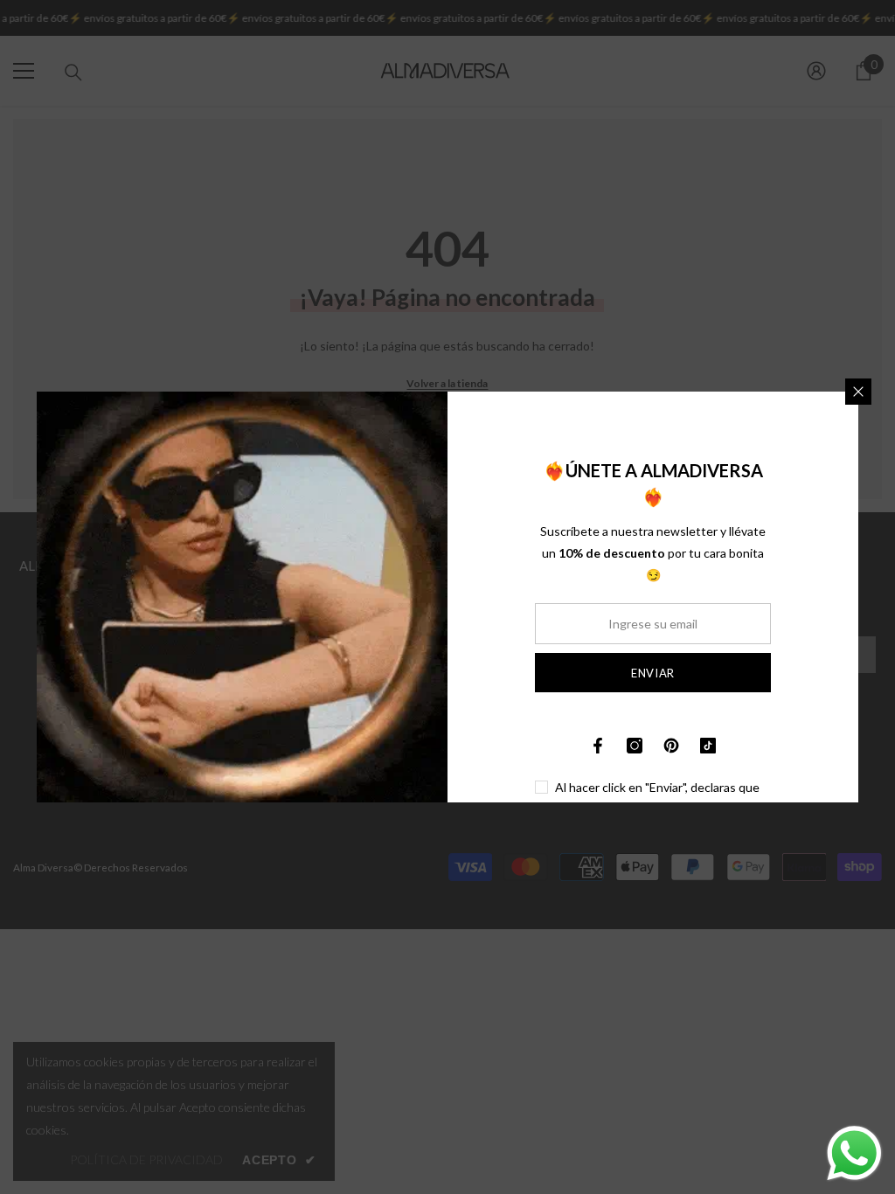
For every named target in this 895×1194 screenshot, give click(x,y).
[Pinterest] (671, 745)
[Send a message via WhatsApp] (854, 1153)
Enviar (653, 673)
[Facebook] (597, 745)
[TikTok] (708, 745)
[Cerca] (858, 391)
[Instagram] (634, 745)
